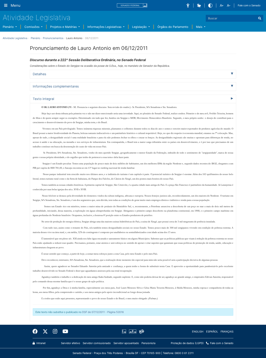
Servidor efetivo (70, 343)
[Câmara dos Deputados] (124, 331)
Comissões (32, 27)
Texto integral (43, 99)
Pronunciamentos (53, 38)
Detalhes (39, 74)
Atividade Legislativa (37, 17)
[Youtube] (64, 331)
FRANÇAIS (227, 331)
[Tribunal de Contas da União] (141, 331)
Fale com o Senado (249, 5)
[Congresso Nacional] (132, 331)
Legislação (140, 27)
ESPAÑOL (212, 331)
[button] (188, 5)
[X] (45, 331)
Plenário (9, 27)
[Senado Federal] (132, 5)
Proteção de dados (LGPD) (187, 343)
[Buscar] (259, 18)
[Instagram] (55, 331)
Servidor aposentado (126, 343)
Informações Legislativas (104, 27)
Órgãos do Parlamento (172, 27)
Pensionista (148, 343)
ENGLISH (197, 331)
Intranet (41, 343)
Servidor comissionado (97, 343)
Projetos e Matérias (64, 27)
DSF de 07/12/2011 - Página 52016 (103, 312)
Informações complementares (56, 86)
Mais (199, 27)
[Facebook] (36, 331)
